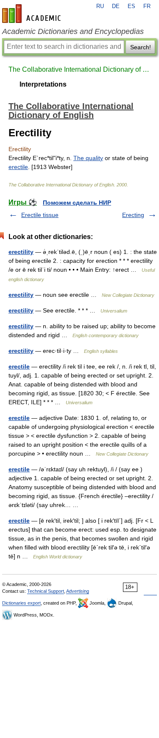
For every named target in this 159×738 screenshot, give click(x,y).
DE (116, 6)
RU (100, 6)
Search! (140, 47)
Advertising (77, 591)
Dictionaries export (21, 603)
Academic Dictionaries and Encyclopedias (73, 31)
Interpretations (43, 84)
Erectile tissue (40, 214)
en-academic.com (32, 13)
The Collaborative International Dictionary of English (79, 69)
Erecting (133, 214)
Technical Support (45, 591)
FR (147, 6)
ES (131, 6)
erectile (18, 166)
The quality (88, 158)
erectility (20, 251)
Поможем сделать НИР (77, 202)
